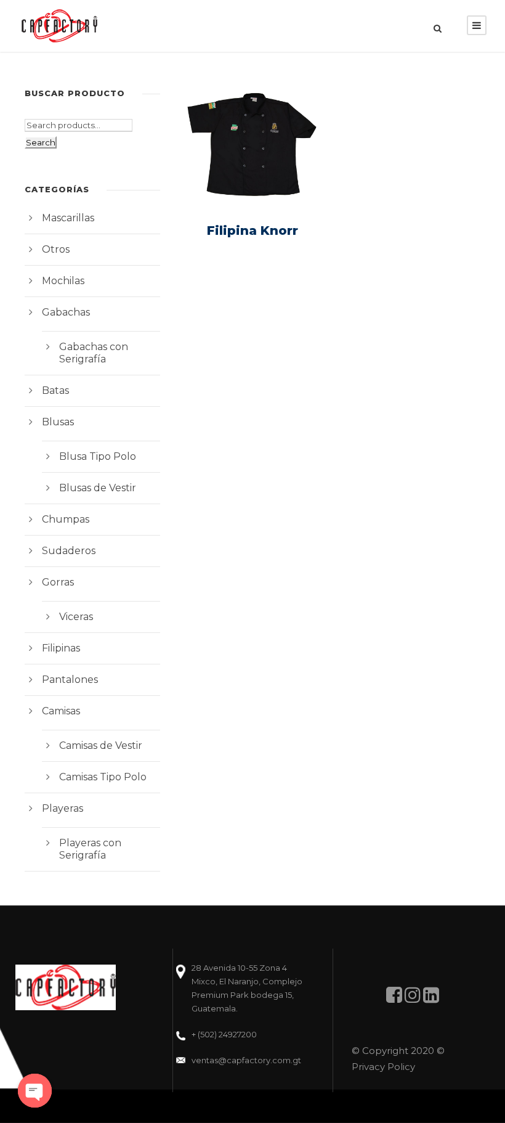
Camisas (61, 711)
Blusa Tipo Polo (97, 456)
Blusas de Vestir (97, 488)
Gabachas (66, 312)
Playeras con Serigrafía (90, 849)
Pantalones (70, 679)
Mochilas (63, 281)
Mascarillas (68, 218)
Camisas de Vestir (100, 745)
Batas (55, 390)
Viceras (76, 617)
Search (40, 142)
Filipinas (61, 648)
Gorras (58, 582)
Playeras (62, 808)
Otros (56, 249)
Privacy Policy (383, 1066)
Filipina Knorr (252, 230)
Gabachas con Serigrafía (93, 353)
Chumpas (65, 519)
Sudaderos (68, 551)
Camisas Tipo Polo (103, 777)
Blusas (58, 422)
